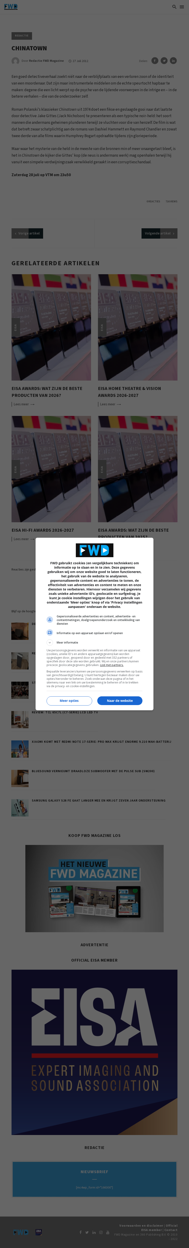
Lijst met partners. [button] (112, 665)
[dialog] (94, 624)
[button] (94, 642)
